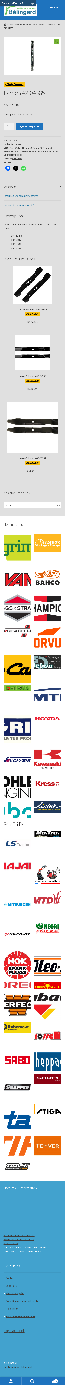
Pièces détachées (35, 24)
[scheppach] (47, 1061)
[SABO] (17, 1060)
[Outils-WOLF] (47, 985)
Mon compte (11, 1381)
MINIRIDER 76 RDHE (31, 151)
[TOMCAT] (17, 1167)
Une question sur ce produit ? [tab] (19, 205)
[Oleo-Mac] (47, 964)
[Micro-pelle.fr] (47, 875)
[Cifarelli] (17, 631)
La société (11, 1285)
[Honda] (47, 718)
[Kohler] (17, 787)
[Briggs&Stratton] (17, 608)
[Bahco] (47, 578)
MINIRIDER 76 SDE (49, 151)
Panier (50, 1380)
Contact (10, 1278)
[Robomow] (17, 1027)
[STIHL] (17, 1145)
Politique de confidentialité (20, 1316)
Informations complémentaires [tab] (21, 195)
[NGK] (17, 965)
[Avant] (17, 578)
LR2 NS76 (50, 147)
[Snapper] (17, 1088)
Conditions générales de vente (22, 1301)
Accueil (10, 24)
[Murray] (17, 935)
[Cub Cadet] (17, 669)
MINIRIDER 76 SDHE (13, 154)
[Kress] (47, 783)
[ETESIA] (17, 688)
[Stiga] (47, 1109)
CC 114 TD (20, 147)
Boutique (20, 24)
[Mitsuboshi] (17, 905)
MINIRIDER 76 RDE (12, 151)
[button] (56, 41)
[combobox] (33, 505)
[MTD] (47, 897)
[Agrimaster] (17, 548)
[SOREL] (47, 1079)
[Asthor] (47, 543)
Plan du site (12, 1308)
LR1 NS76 (40, 147)
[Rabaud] (47, 1006)
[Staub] (17, 1116)
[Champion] (47, 608)
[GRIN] (17, 729)
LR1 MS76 (30, 147)
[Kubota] (17, 814)
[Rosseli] (47, 1036)
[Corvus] (47, 638)
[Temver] (47, 1145)
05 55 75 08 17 (11, 1243)
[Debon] (47, 662)
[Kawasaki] (47, 759)
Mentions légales (15, 1293)
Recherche (32, 1381)
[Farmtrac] (47, 699)
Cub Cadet (17, 158)
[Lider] (47, 807)
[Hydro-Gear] (17, 759)
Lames (50, 24)
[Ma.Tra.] (47, 834)
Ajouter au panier (29, 126)
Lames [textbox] (31, 505)
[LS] (17, 845)
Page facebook (14, 1330)
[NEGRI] (47, 927)
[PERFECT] (17, 1004)
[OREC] (17, 985)
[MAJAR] (17, 866)
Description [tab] (10, 186)
